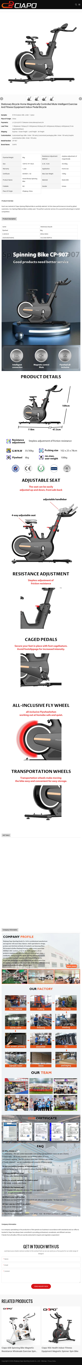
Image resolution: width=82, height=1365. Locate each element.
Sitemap (44, 1361)
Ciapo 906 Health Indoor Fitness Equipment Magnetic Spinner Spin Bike (60, 1349)
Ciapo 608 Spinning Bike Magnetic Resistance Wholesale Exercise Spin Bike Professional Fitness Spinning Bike (20, 1350)
